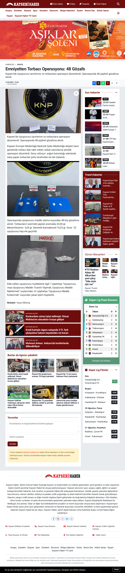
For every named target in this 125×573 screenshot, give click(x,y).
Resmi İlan (90, 10)
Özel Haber (101, 4)
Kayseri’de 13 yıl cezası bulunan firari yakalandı (66, 375)
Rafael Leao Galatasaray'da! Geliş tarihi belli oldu (110, 165)
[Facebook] (54, 519)
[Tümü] (116, 92)
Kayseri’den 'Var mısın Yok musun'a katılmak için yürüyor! (110, 153)
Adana (106, 123)
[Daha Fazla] (108, 83)
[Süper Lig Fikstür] (116, 370)
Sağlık (106, 111)
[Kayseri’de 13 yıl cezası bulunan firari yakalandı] (67, 365)
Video (72, 4)
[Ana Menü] (118, 13)
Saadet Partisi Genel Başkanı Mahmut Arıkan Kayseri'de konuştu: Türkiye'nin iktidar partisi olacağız (110, 104)
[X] (58, 519)
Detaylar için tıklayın (101, 360)
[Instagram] (63, 519)
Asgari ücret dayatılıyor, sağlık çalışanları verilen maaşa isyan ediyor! (109, 116)
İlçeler (80, 10)
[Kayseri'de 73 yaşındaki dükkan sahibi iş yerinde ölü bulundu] (43, 392)
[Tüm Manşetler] (116, 254)
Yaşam (9, 16)
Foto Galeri (58, 4)
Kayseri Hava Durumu (46, 526)
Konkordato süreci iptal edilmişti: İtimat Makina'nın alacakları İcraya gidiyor (18, 377)
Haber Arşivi (101, 535)
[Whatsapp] (72, 519)
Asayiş (8, 10)
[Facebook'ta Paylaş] (94, 83)
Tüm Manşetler (43, 535)
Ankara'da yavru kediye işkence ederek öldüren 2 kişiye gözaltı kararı (67, 402)
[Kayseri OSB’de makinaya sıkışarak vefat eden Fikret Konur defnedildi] (19, 392)
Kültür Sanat (103, 10)
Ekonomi (54, 10)
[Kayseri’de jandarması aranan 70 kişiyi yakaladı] (43, 365)
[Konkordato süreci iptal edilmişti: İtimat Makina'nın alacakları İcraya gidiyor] (19, 365)
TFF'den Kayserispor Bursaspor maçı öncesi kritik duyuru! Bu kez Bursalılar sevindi (110, 141)
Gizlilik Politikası (93, 570)
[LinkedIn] (67, 519)
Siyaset (27, 10)
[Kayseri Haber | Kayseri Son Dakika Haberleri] (22, 4)
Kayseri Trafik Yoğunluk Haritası (104, 527)
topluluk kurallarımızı (31, 452)
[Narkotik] (43, 188)
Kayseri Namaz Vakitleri (76, 526)
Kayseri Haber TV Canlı (26, 16)
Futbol (106, 135)
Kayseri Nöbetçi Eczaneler (19, 526)
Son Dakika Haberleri (74, 535)
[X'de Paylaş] (98, 83)
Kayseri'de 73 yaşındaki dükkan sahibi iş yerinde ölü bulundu (42, 402)
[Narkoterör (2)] (43, 257)
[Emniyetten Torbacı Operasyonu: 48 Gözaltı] (43, 111)
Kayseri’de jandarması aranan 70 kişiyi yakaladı (43, 375)
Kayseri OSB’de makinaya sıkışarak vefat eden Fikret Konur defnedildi (19, 404)
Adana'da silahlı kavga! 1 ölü (110, 128)
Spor (35, 10)
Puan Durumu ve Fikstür (18, 535)
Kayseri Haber (109, 147)
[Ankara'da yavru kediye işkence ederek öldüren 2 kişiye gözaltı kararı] (67, 392)
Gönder (12, 444)
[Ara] (118, 4)
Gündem (18, 10)
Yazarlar (85, 4)
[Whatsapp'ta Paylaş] (103, 83)
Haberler (9, 64)
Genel (106, 99)
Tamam (116, 569)
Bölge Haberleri (67, 10)
